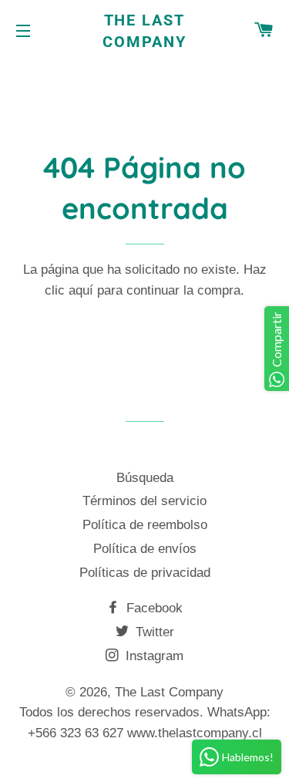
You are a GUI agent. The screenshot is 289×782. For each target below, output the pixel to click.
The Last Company (144, 31)
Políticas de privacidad (144, 572)
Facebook (153, 608)
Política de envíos (145, 548)
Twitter (153, 632)
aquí (81, 290)
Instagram (152, 656)
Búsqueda (144, 477)
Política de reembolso (144, 524)
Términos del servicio (144, 501)
